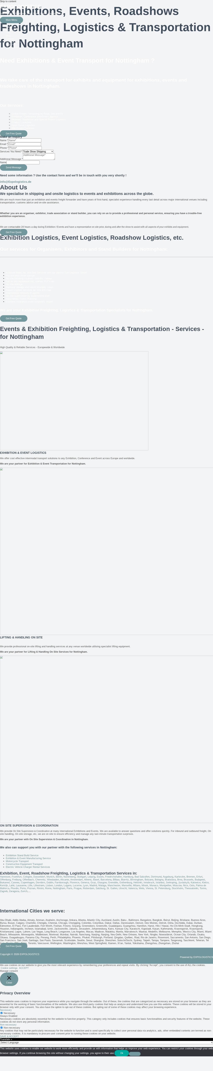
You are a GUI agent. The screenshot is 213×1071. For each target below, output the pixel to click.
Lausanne (21, 885)
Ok (121, 1053)
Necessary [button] (6, 1010)
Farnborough (61, 882)
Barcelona (106, 879)
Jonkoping (171, 882)
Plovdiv (15, 888)
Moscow (177, 885)
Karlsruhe (180, 876)
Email (4, 144)
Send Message (13, 167)
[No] (135, 1054)
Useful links (12, 47)
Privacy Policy (13, 41)
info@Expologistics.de (15, 181)
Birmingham (136, 879)
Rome (48, 888)
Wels (141, 888)
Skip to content (8, 1)
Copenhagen (27, 882)
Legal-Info (11, 44)
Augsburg (168, 876)
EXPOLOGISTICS (20, 6)
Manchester (114, 885)
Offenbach (28, 879)
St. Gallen (112, 888)
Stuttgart (81, 876)
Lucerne (77, 885)
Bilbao (116, 879)
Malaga (102, 885)
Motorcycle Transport (17, 861)
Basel (96, 879)
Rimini (40, 888)
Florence (74, 882)
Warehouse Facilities (23, 128)
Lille (30, 885)
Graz (93, 882)
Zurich (24, 891)
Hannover (5, 876)
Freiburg (16, 879)
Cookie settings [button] (9, 968)
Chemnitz (40, 879)
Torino (203, 888)
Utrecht (123, 888)
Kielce (205, 882)
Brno (179, 879)
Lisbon (49, 885)
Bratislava (170, 879)
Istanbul (160, 882)
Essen (100, 876)
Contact (10, 38)
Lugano (67, 885)
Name (4, 140)
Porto (23, 888)
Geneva (85, 882)
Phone (4, 148)
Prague (77, 888)
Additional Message (11, 159)
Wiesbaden (53, 879)
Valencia (132, 888)
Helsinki (137, 882)
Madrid (93, 885)
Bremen (190, 876)
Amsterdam (76, 879)
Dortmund (156, 876)
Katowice (196, 882)
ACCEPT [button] (24, 968)
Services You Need (11, 151)
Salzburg (100, 888)
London (58, 885)
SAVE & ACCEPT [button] (9, 1036)
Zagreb (4, 891)
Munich (50, 876)
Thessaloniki (191, 888)
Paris (69, 888)
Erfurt (199, 876)
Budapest (200, 879)
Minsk (145, 885)
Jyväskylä (183, 882)
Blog (8, 35)
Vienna (149, 888)
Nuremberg (69, 876)
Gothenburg (125, 882)
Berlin (59, 876)
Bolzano (149, 879)
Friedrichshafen (113, 876)
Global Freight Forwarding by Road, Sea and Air (37, 113)
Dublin (50, 882)
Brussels (188, 879)
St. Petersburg (162, 888)
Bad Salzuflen (142, 876)
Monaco (154, 885)
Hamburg (128, 876)
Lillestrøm (39, 885)
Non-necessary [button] (8, 1024)
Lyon (85, 885)
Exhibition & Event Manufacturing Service (28, 858)
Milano (136, 885)
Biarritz (125, 879)
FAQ (8, 32)
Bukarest (5, 882)
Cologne (27, 876)
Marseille (127, 885)
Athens (88, 879)
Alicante (64, 879)
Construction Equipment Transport (24, 864)
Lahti (11, 885)
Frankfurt (17, 876)
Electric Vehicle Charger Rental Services (28, 867)
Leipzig (91, 876)
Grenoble (113, 882)
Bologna (159, 879)
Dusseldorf (39, 876)
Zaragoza (14, 891)
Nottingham (59, 888)
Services (10, 30)
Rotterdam (88, 888)
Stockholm (177, 888)
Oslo (191, 885)
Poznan (31, 888)
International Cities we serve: (32, 910)
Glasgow (102, 882)
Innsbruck (149, 882)
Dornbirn (40, 882)
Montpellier (165, 885)
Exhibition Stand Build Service (22, 855)
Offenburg (5, 879)
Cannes (15, 882)
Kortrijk (4, 885)
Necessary (9, 1013)
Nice (185, 885)
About (9, 27)
